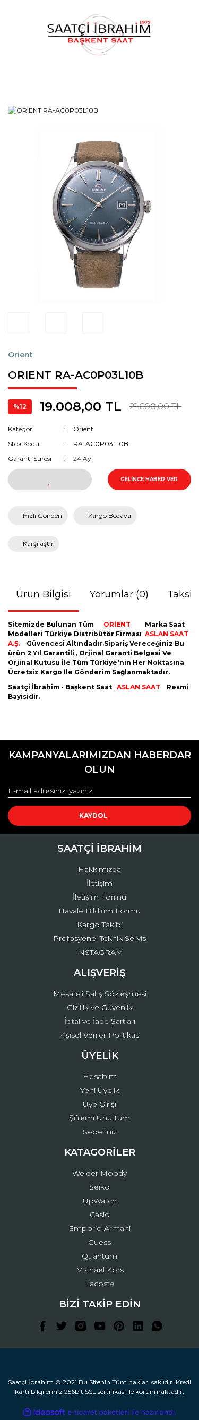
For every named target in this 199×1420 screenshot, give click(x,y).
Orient (20, 355)
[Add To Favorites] (50, 479)
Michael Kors (100, 1269)
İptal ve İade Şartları (99, 1021)
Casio (100, 1214)
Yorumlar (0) (119, 594)
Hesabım (100, 1076)
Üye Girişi (99, 1104)
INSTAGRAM (99, 952)
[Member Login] (99, 77)
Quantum (99, 1256)
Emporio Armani (99, 1228)
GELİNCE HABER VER (149, 479)
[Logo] (99, 34)
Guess (99, 1242)
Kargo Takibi (100, 924)
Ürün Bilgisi (43, 594)
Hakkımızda (99, 869)
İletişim (99, 883)
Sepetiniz (100, 1131)
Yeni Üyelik (99, 1090)
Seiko (99, 1187)
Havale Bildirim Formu (99, 911)
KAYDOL (93, 815)
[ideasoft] (44, 1412)
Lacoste (100, 1283)
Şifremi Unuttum (99, 1118)
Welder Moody (99, 1173)
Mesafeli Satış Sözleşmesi (99, 993)
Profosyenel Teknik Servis (99, 938)
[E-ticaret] (98, 1412)
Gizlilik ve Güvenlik (100, 1007)
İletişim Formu (99, 897)
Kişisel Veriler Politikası (100, 1035)
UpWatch (100, 1200)
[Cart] (178, 77)
